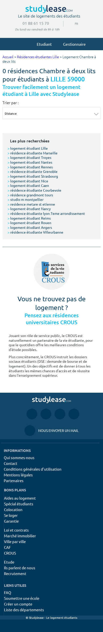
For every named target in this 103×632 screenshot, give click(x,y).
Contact (10, 463)
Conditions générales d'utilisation (33, 469)
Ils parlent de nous (19, 567)
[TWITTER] (73, 414)
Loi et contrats (16, 530)
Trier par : (10, 102)
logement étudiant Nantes (30, 162)
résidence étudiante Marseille (33, 153)
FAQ (7, 592)
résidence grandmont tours (30, 195)
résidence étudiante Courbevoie (34, 190)
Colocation (13, 509)
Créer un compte (18, 604)
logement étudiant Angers (30, 227)
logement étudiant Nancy (29, 208)
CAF (7, 547)
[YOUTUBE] (59, 414)
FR (72, 23)
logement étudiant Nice (28, 181)
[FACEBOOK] (31, 414)
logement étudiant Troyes (29, 157)
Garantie (11, 521)
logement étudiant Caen (28, 185)
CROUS (10, 553)
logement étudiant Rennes (30, 167)
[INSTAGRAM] (45, 414)
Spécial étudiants (18, 503)
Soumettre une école (21, 598)
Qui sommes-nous (19, 457)
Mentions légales (18, 474)
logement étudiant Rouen (29, 222)
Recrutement (15, 573)
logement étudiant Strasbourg (33, 176)
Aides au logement (20, 498)
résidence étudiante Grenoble (33, 171)
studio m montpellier (26, 199)
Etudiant (44, 43)
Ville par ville (15, 541)
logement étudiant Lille (28, 148)
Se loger (11, 515)
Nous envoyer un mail (51, 430)
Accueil (8, 57)
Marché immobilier (20, 535)
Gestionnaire (74, 43)
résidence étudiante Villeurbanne (35, 232)
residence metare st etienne (31, 204)
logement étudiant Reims (29, 218)
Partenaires (14, 480)
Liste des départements (24, 609)
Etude (9, 562)
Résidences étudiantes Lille (38, 57)
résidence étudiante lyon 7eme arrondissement (46, 213)
